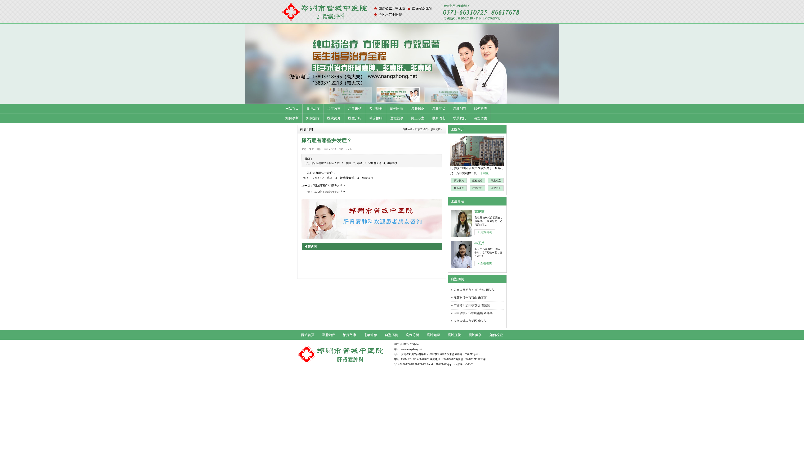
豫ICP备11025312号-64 (406, 344)
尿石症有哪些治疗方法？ (329, 192)
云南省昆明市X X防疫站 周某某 (474, 289)
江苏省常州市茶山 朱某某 (470, 297)
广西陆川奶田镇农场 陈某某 (472, 305)
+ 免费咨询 (485, 232)
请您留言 (496, 188)
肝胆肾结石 (421, 129)
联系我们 (477, 188)
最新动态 (459, 188)
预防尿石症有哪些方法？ (329, 185)
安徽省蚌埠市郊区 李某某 (470, 320)
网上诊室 (496, 180)
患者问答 (435, 129)
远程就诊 (477, 180)
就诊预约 (459, 180)
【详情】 (485, 173)
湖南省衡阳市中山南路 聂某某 (473, 313)
